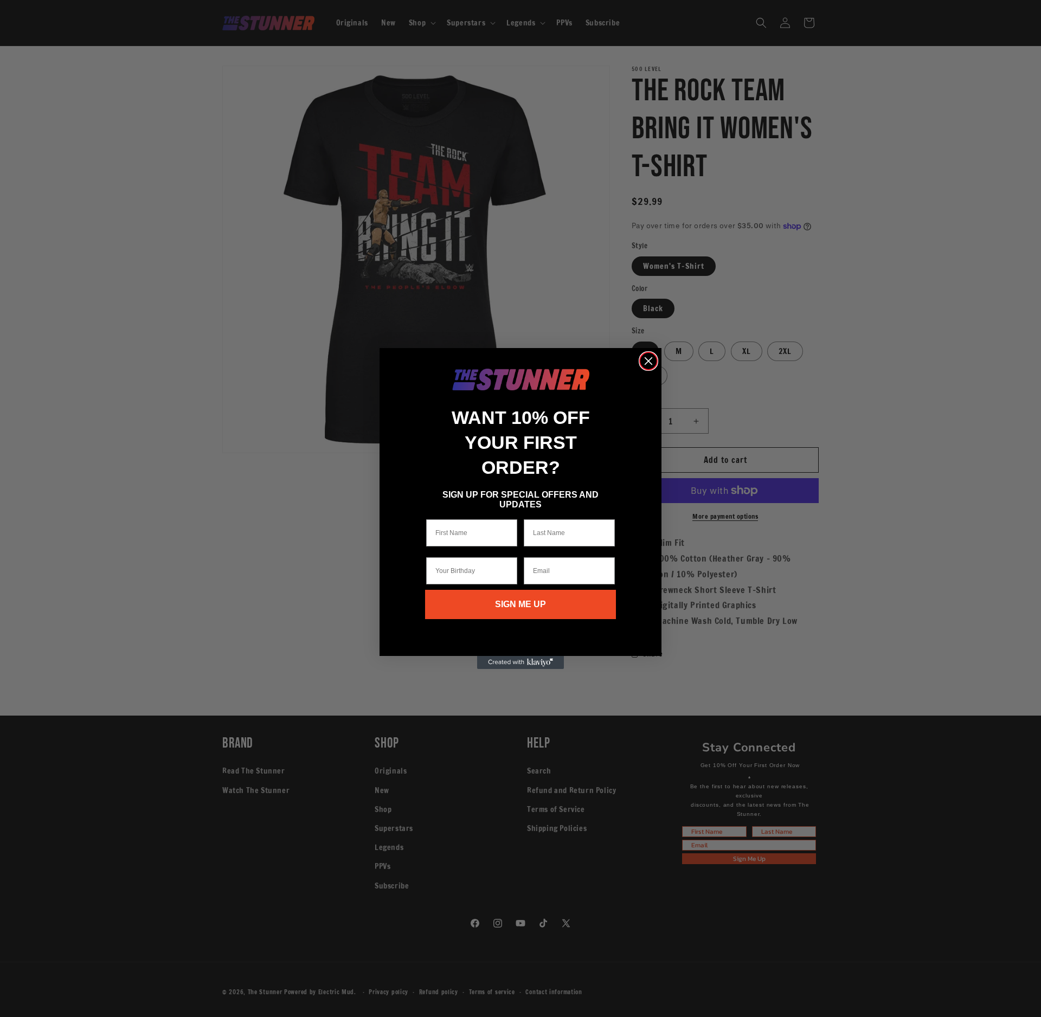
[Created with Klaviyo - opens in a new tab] (520, 662)
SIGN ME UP (520, 604)
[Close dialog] (648, 361)
